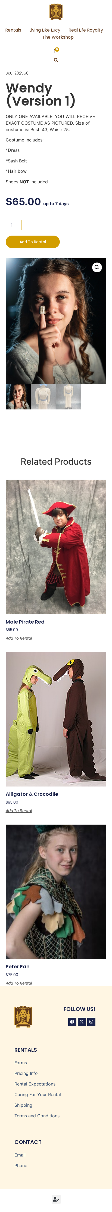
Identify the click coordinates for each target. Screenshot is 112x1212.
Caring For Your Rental (37, 1094)
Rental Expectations (34, 1084)
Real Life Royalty (86, 30)
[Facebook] (72, 1022)
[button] (56, 60)
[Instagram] (91, 1022)
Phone (20, 1165)
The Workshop (58, 37)
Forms (20, 1062)
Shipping (23, 1105)
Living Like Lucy (44, 30)
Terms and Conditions (37, 1115)
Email (20, 1155)
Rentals (13, 30)
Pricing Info (26, 1073)
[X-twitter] (82, 1022)
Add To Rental (33, 242)
